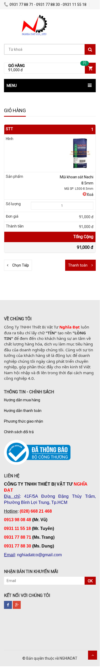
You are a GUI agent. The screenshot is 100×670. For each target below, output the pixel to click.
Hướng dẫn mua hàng (22, 400)
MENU (12, 85)
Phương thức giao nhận (23, 421)
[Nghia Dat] (33, 17)
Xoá (90, 194)
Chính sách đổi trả (19, 432)
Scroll (92, 655)
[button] (50, 85)
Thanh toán (78, 265)
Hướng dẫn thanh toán (22, 410)
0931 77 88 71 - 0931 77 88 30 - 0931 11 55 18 (48, 4)
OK (90, 581)
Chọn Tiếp (20, 265)
